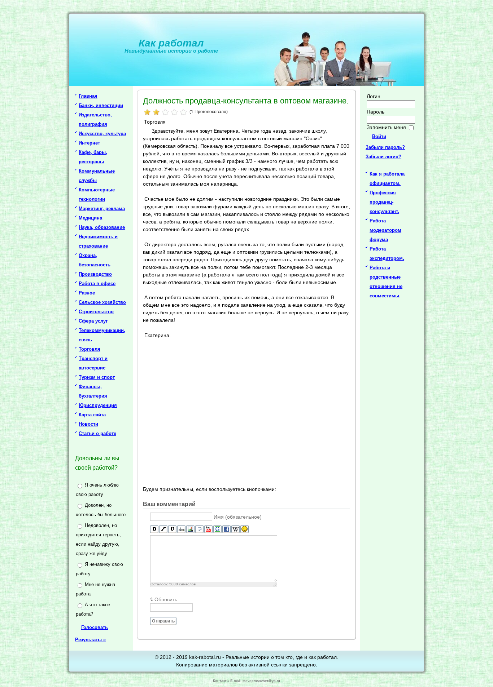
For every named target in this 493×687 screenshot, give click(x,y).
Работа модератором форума (385, 230)
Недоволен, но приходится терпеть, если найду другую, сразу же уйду (98, 539)
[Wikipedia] (235, 529)
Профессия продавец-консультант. (384, 202)
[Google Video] (217, 529)
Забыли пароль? (385, 147)
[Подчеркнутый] (172, 529)
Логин (373, 96)
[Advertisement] (247, 411)
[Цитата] (199, 529)
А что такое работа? (93, 609)
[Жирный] (154, 529)
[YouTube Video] (208, 529)
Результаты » (90, 639)
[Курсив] (163, 529)
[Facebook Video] (226, 529)
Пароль (375, 112)
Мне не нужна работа (95, 589)
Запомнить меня (386, 127)
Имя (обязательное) (238, 517)
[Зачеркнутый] (181, 529)
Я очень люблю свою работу (97, 489)
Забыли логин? (383, 156)
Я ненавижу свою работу (99, 569)
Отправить (163, 621)
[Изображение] (190, 529)
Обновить (165, 599)
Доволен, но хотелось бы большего (101, 509)
